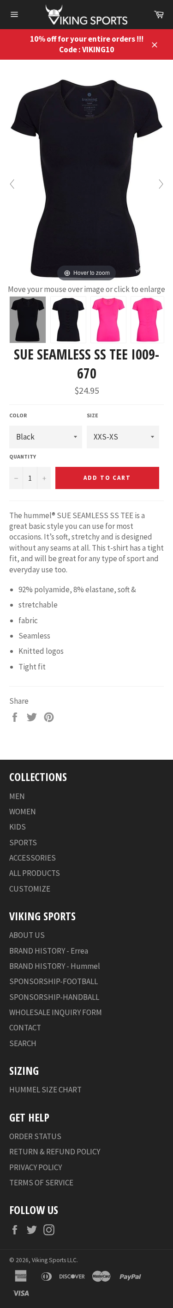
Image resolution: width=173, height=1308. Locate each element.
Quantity (22, 456)
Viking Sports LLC (54, 1260)
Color (18, 415)
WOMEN (22, 811)
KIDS (17, 827)
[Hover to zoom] (86, 178)
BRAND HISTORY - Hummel (54, 966)
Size (92, 415)
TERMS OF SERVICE (41, 1183)
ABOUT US (27, 935)
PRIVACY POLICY (35, 1167)
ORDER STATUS (35, 1136)
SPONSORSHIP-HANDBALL (54, 997)
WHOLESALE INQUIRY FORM (55, 1012)
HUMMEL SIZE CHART (45, 1090)
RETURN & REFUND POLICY (54, 1152)
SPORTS (23, 842)
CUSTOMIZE (29, 889)
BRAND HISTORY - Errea (48, 951)
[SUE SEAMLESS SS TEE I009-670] (28, 320)
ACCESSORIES (32, 858)
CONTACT (25, 1028)
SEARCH (22, 1043)
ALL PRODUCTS (34, 873)
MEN (17, 796)
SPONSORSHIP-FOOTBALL (53, 981)
